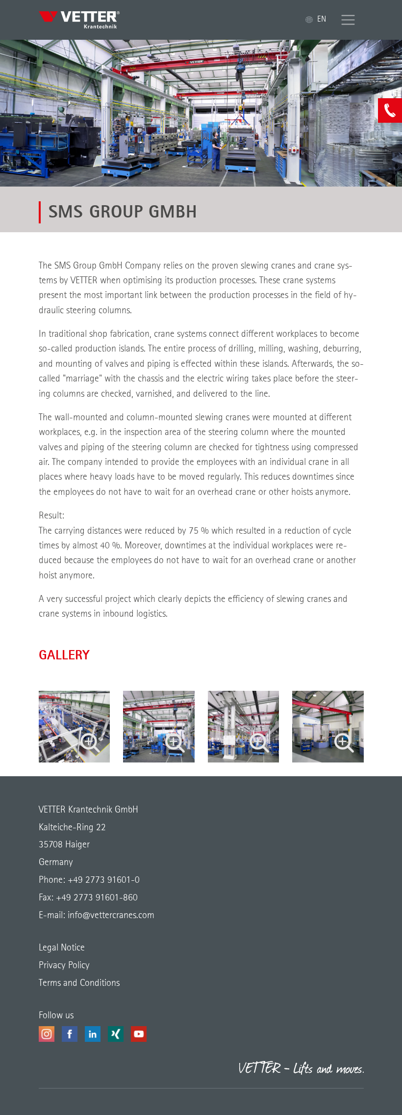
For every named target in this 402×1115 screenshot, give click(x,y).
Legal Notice (62, 948)
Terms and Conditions (79, 983)
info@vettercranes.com (109, 916)
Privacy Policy (64, 966)
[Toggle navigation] (348, 20)
